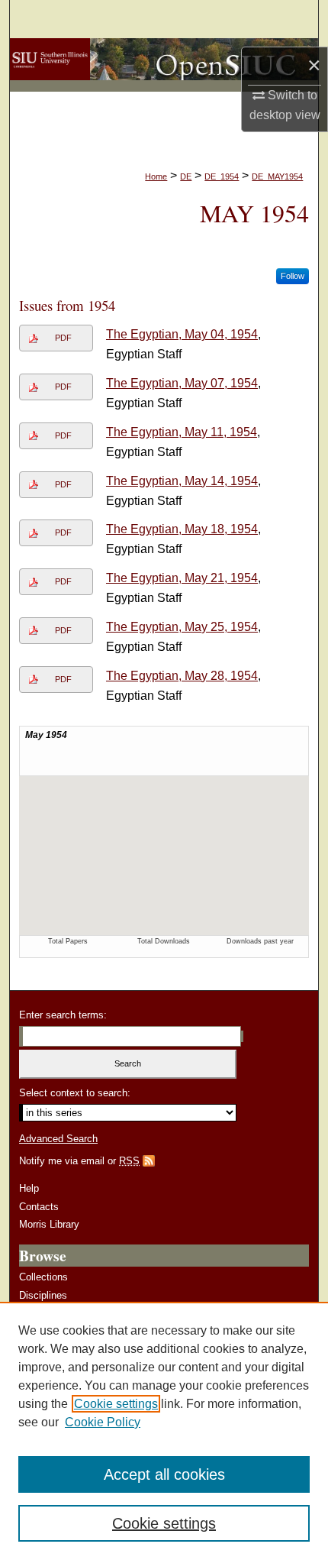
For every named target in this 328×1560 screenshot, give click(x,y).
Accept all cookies (164, 1474)
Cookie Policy (102, 1422)
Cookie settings (116, 1403)
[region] (164, 1431)
